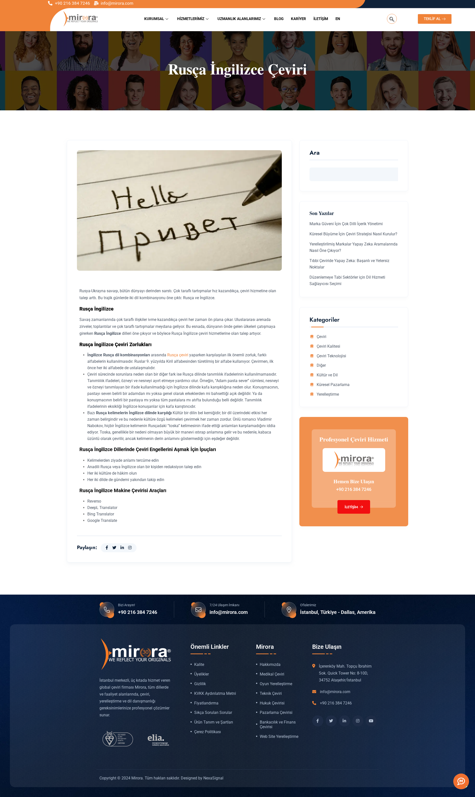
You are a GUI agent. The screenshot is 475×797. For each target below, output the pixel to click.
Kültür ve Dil (327, 375)
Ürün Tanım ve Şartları (213, 722)
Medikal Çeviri (272, 674)
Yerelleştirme (328, 394)
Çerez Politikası (207, 732)
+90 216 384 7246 (353, 489)
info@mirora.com (229, 612)
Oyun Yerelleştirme (276, 684)
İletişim (320, 19)
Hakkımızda (270, 664)
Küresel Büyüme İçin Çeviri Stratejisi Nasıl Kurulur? (353, 234)
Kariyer (298, 19)
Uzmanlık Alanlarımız (239, 19)
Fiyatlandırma (206, 703)
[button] (392, 19)
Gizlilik (200, 684)
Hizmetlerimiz (190, 19)
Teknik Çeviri (271, 693)
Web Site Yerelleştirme (279, 736)
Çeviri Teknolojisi (331, 356)
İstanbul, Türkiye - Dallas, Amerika (338, 612)
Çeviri (321, 337)
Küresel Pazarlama (333, 385)
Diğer (321, 365)
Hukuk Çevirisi (272, 703)
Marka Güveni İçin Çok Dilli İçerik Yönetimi (346, 223)
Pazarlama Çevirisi (276, 712)
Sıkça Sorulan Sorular (213, 712)
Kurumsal (154, 19)
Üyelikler (201, 674)
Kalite (199, 664)
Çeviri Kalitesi (328, 346)
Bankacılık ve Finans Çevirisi (278, 724)
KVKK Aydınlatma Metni (215, 693)
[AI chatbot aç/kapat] (461, 781)
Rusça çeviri (177, 355)
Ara (314, 153)
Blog (279, 19)
